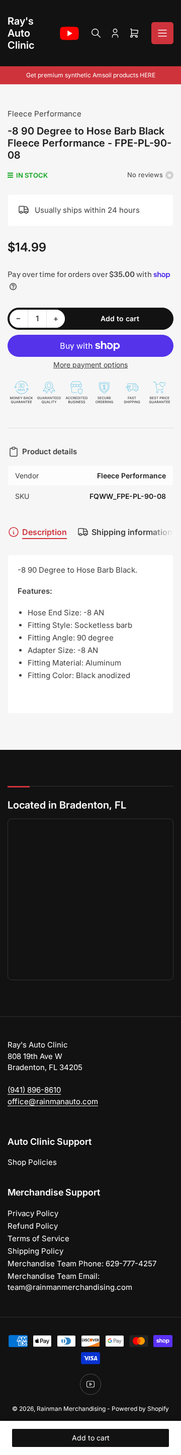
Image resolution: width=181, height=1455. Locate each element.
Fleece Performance (44, 113)
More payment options (90, 364)
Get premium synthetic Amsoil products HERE (90, 75)
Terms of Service (38, 1238)
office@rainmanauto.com (53, 1101)
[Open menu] (162, 33)
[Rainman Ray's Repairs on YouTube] (69, 33)
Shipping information (132, 532)
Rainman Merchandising (71, 1408)
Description (44, 532)
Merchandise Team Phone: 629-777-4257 (82, 1263)
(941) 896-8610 (34, 1090)
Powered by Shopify (140, 1408)
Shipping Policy (35, 1251)
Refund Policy (33, 1226)
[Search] (96, 33)
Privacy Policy (33, 1213)
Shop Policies (32, 1162)
